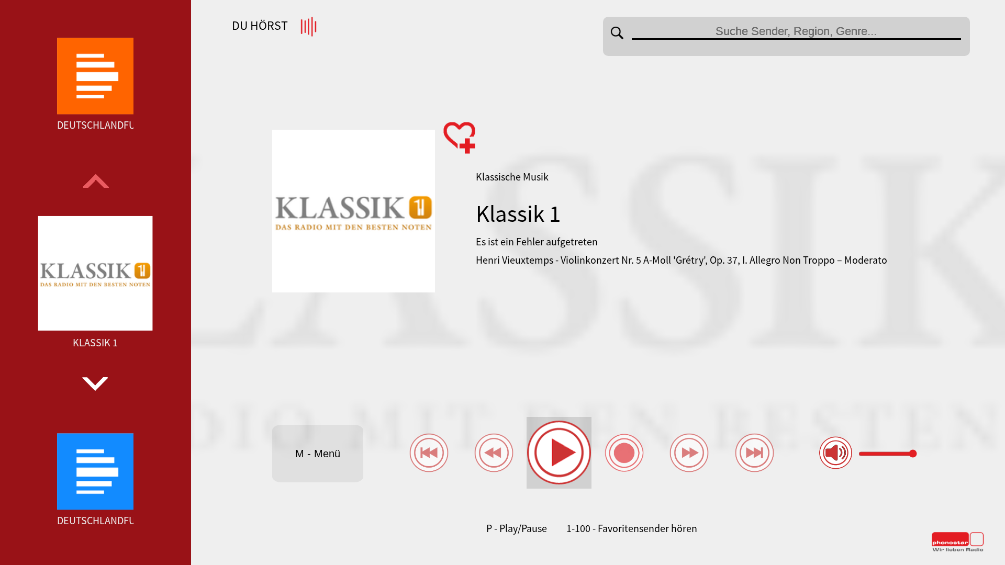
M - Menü (317, 453)
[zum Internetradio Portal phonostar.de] (958, 549)
